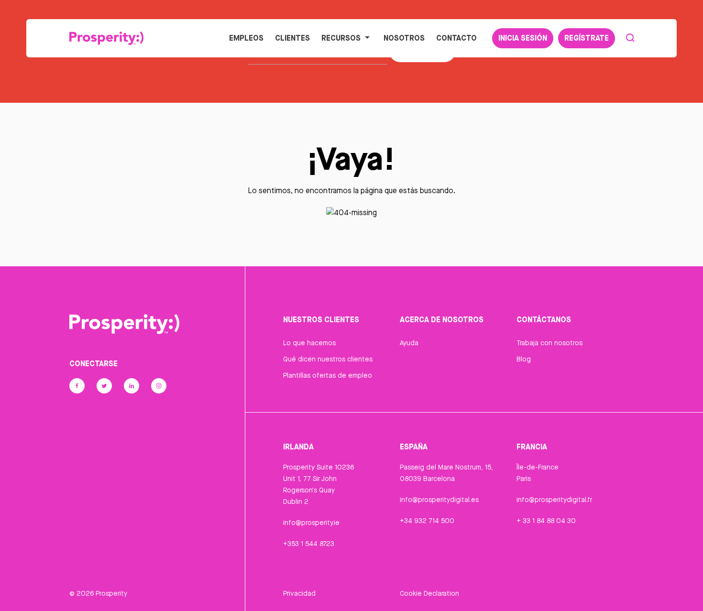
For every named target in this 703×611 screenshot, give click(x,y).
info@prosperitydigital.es (439, 499)
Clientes (292, 38)
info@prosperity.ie (311, 522)
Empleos (246, 38)
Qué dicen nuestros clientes (328, 359)
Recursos (341, 38)
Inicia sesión (522, 38)
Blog (523, 359)
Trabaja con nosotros (549, 342)
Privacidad (299, 593)
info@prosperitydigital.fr (554, 499)
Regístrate (586, 38)
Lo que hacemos (309, 342)
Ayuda (409, 342)
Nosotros (404, 38)
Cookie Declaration (429, 593)
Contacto (456, 38)
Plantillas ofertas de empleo (327, 375)
